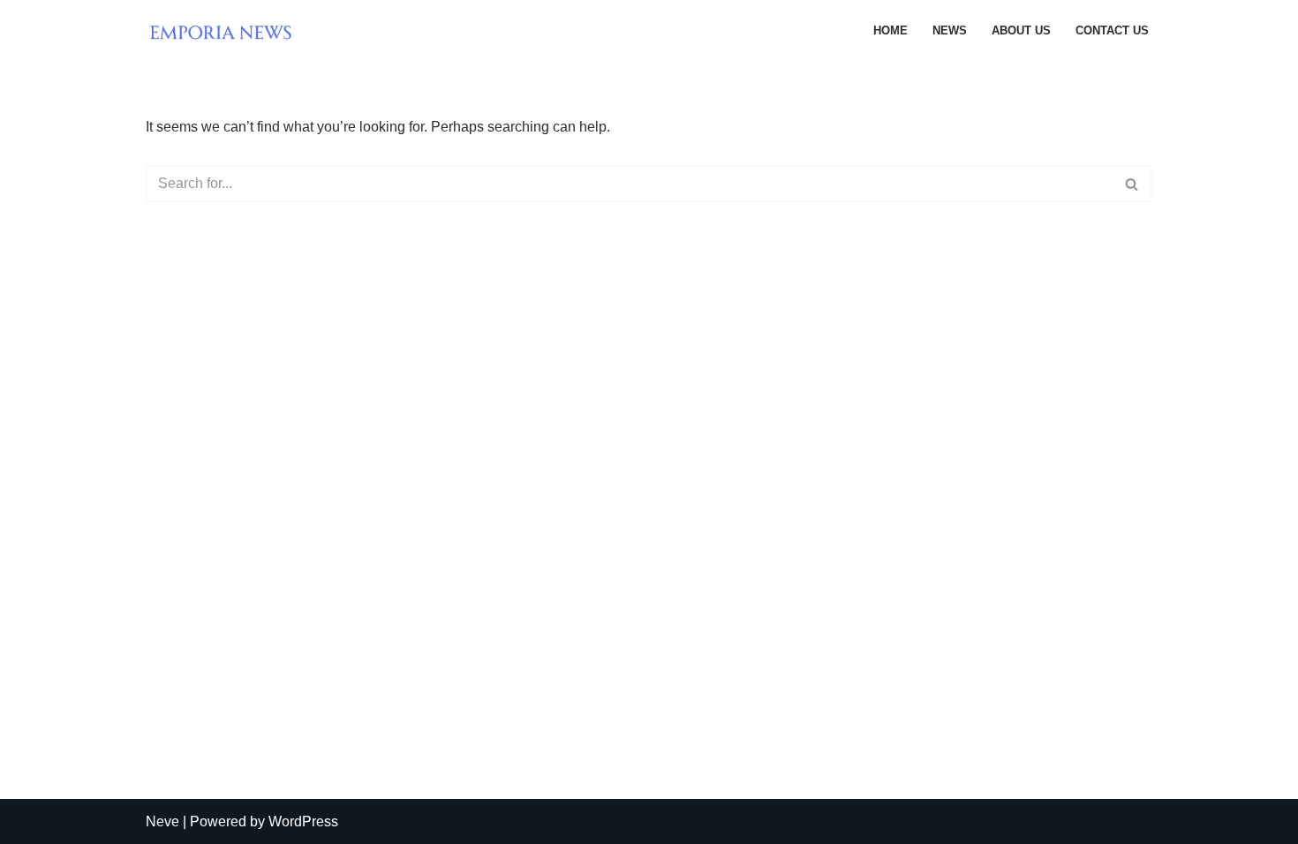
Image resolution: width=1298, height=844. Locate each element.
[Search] (1132, 183)
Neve (162, 821)
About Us (1021, 30)
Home (890, 30)
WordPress (303, 821)
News (949, 30)
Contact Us (1112, 30)
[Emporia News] (225, 31)
